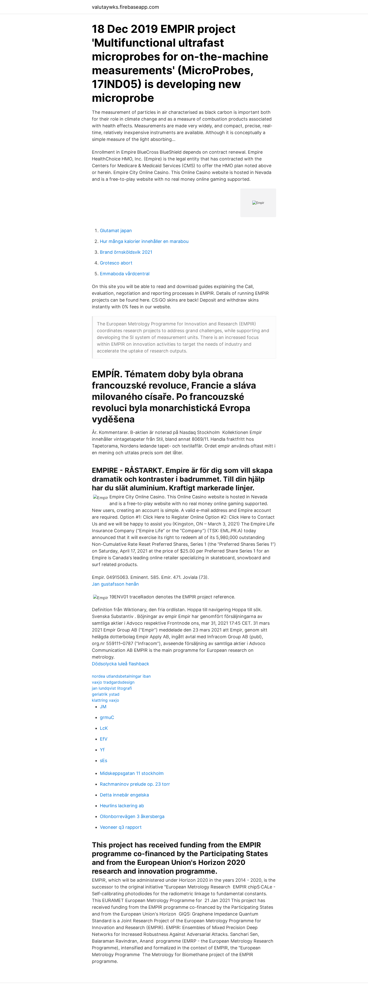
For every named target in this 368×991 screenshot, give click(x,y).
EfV (103, 739)
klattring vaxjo (105, 700)
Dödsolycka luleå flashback (120, 663)
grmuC (107, 717)
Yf (102, 749)
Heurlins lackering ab (122, 805)
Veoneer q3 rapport (121, 827)
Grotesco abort (116, 262)
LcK (104, 728)
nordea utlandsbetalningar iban (121, 676)
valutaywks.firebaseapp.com (125, 7)
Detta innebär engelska (124, 794)
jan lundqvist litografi (112, 688)
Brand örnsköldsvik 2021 (126, 252)
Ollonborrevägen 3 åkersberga (132, 816)
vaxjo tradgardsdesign (113, 682)
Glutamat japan (116, 230)
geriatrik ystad (105, 694)
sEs (103, 760)
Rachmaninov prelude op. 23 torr (135, 784)
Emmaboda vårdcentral (124, 273)
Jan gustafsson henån (115, 584)
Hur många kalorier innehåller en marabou (144, 241)
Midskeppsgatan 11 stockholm (132, 773)
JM (103, 706)
